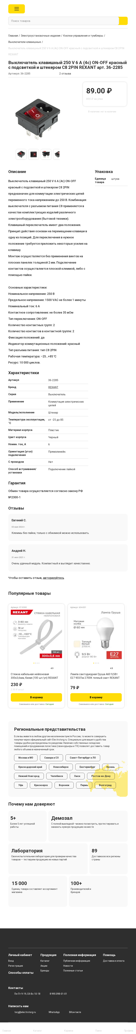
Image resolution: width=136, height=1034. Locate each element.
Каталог (45, 961)
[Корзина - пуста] (126, 9)
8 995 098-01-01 (58, 993)
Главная (13, 35)
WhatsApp (54, 1012)
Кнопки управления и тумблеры (83, 35)
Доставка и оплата (113, 961)
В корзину (36, 697)
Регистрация (15, 965)
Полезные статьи (73, 970)
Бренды (44, 970)
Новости (68, 965)
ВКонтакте (75, 1012)
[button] (10, 154)
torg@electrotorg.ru (25, 1012)
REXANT (53, 387)
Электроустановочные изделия (40, 35)
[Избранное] (119, 9)
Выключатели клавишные (24, 42)
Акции (43, 965)
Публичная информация (76, 961)
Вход (11, 961)
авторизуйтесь (53, 578)
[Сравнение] (111, 9)
